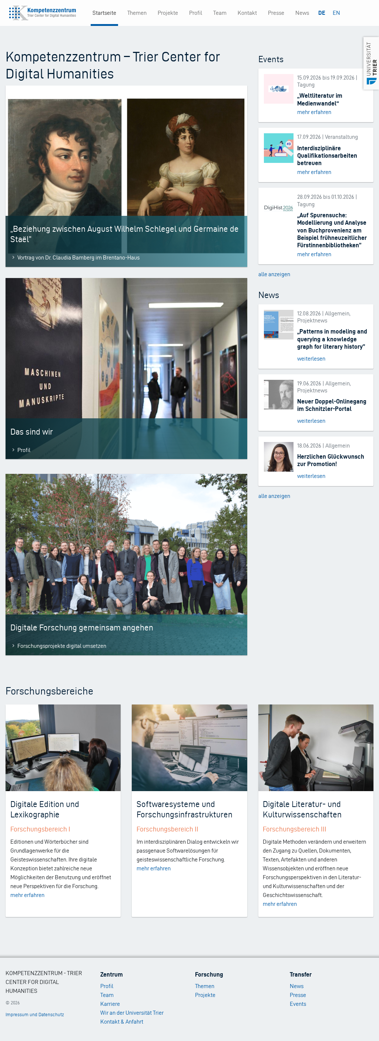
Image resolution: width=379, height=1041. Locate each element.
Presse (276, 13)
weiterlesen (311, 358)
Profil (195, 13)
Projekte (168, 13)
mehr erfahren (314, 112)
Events (298, 1004)
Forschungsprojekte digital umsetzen (61, 646)
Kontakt (247, 13)
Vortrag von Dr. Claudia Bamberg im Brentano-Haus (78, 257)
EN (336, 13)
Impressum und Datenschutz (35, 1014)
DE (321, 13)
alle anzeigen (274, 274)
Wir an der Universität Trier (132, 1013)
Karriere (110, 1004)
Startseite (104, 13)
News (302, 13)
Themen (137, 13)
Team (220, 13)
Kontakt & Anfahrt (121, 1021)
